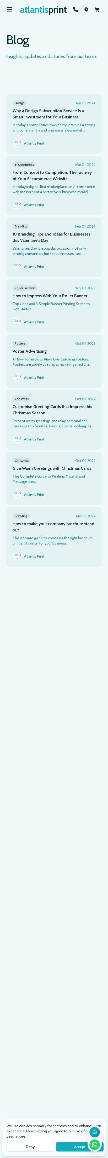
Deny (30, 1146)
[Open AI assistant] (94, 1132)
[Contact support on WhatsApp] (94, 1144)
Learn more (16, 1136)
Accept (79, 1146)
